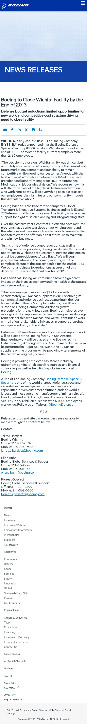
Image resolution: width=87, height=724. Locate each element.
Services (9, 573)
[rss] (40, 130)
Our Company (12, 603)
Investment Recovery (16, 637)
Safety (8, 578)
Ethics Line (10, 627)
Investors (9, 520)
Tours (7, 622)
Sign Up (8, 676)
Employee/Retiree (15, 525)
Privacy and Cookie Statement (35, 710)
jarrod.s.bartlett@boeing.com (22, 450)
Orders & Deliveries (15, 617)
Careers (8, 598)
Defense (9, 564)
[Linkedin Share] (19, 130)
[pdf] (48, 130)
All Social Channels (15, 661)
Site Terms (12, 710)
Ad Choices (57, 710)
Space (8, 568)
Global (8, 588)
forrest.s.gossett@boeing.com (23, 494)
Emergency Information (18, 530)
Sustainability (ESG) (16, 593)
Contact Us (10, 647)
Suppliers (9, 539)
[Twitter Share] (26, 130)
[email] (5, 130)
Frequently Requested (17, 642)
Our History (11, 544)
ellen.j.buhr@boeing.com (19, 472)
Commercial (11, 559)
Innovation (10, 583)
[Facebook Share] (12, 130)
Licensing (9, 632)
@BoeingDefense (60, 404)
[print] (33, 130)
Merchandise (11, 534)
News (7, 515)
